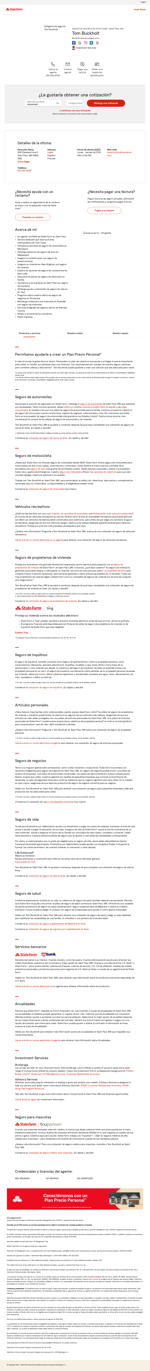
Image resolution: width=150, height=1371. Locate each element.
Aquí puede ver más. (25, 862)
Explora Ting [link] (21, 632)
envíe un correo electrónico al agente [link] (41, 743)
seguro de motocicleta (70, 472)
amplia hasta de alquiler (104, 407)
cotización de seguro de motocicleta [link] (47, 489)
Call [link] (17, 1099)
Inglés (50, 152)
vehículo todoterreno (122, 513)
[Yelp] (97, 43)
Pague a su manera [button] (104, 210)
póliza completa (93, 1279)
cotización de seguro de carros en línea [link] (48, 438)
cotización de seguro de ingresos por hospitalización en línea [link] (58, 929)
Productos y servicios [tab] (29, 333)
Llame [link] (18, 540)
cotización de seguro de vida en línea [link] (47, 876)
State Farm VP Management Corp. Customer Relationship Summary (65, 1074)
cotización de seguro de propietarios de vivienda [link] (53, 601)
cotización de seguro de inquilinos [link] (45, 687)
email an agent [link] (29, 1099)
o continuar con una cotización (75, 110)
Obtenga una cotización (106, 103)
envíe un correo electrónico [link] (37, 986)
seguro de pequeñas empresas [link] (58, 802)
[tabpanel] (75, 157)
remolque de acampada (75, 513)
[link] (67, 69)
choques (85, 407)
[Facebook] (74, 43)
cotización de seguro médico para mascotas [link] (51, 1153)
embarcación (99, 513)
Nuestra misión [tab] (75, 333)
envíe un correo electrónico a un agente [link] (43, 540)
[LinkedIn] (91, 43)
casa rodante (52, 513)
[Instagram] (85, 43)
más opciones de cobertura (102, 472)
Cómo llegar (24, 161)
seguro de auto (37, 469)
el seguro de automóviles (90, 404)
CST (97, 150)
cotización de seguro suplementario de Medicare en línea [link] (57, 924)
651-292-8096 (24, 170)
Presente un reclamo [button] (32, 217)
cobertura (69, 407)
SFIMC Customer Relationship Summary (101, 1085)
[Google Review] (79, 43)
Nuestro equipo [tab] (120, 333)
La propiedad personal (115, 571)
